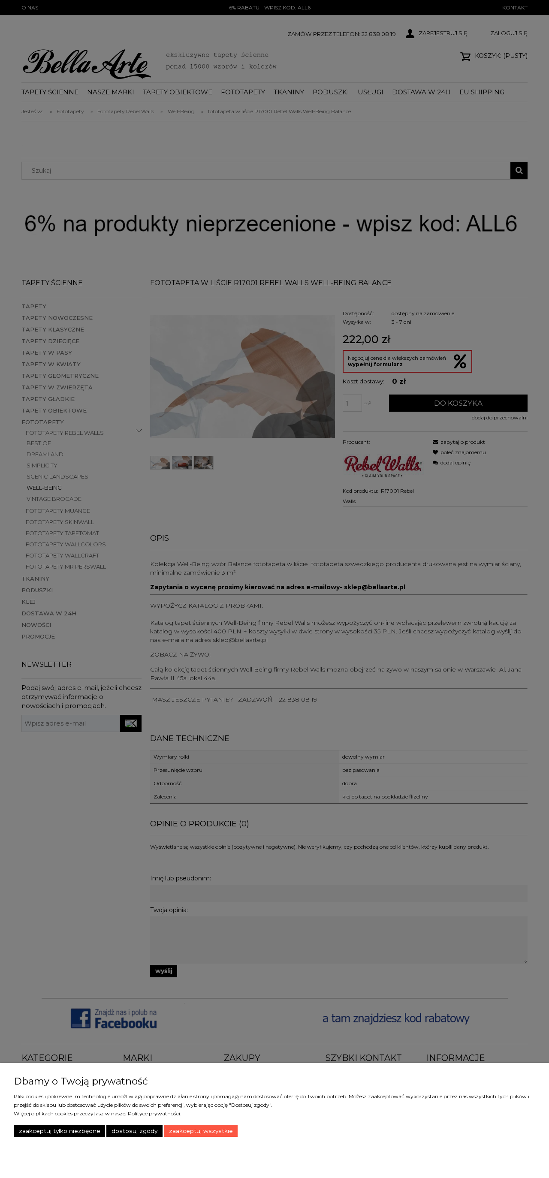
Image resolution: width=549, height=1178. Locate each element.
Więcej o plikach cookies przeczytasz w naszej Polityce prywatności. (97, 1113)
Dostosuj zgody (134, 1130)
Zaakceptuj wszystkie (201, 1130)
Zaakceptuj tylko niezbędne (59, 1130)
